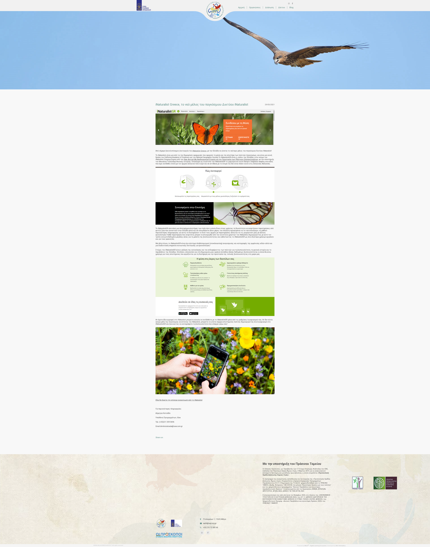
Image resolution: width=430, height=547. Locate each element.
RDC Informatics (341, 545)
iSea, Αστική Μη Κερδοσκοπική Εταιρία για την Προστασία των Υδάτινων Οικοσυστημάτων (221, 159)
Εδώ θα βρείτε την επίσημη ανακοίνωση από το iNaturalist (179, 400)
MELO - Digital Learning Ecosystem (315, 545)
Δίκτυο (281, 7)
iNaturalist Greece (199, 151)
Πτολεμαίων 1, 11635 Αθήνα (214, 519)
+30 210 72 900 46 (210, 527)
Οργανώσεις (255, 7)
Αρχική (241, 7)
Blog (291, 7)
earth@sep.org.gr (209, 523)
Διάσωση (269, 7)
